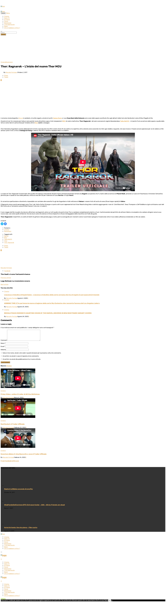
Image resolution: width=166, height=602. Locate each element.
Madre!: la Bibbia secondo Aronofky (18, 489)
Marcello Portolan (11, 72)
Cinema (6, 16)
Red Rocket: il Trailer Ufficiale (13, 424)
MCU (64, 121)
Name (3, 343)
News (6, 26)
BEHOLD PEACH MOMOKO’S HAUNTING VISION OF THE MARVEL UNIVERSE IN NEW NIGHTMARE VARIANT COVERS (48, 313)
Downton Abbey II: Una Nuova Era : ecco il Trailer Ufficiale (24, 454)
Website (3, 349)
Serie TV (7, 18)
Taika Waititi (8, 239)
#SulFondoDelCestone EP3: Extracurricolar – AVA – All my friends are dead (34, 505)
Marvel (21, 118)
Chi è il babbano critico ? (12, 28)
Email (3, 346)
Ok (109, 600)
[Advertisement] (83, 48)
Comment (4, 340)
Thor (5, 241)
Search (3, 34)
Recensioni (7, 23)
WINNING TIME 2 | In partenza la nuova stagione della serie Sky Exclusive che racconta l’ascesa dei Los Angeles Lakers (52, 303)
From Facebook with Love (10, 461)
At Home (7, 19)
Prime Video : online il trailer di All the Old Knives (20, 394)
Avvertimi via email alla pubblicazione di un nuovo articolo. (22, 359)
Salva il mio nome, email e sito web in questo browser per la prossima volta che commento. (32, 353)
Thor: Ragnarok (9, 242)
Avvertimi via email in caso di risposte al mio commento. (21, 356)
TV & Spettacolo (9, 24)
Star (36, 123)
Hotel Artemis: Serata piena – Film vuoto (20, 527)
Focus (6, 21)
